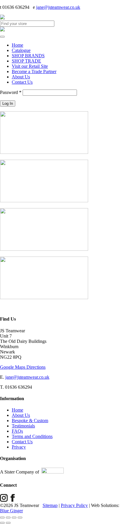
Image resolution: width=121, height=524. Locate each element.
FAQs (17, 431)
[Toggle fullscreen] (8, 517)
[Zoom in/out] (2, 517)
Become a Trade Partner (34, 71)
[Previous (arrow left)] (2, 523)
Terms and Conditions (32, 436)
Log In (7, 103)
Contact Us (22, 82)
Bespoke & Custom (30, 420)
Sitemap (50, 505)
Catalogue (21, 50)
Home (17, 45)
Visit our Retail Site (30, 66)
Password (10, 92)
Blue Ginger (11, 510)
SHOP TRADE (26, 60)
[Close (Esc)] (20, 517)
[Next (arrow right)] (8, 523)
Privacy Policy (74, 505)
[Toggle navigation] (2, 37)
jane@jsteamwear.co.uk (58, 7)
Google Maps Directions (23, 367)
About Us (21, 76)
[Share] (14, 517)
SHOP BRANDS (28, 55)
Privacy (19, 446)
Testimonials (23, 425)
